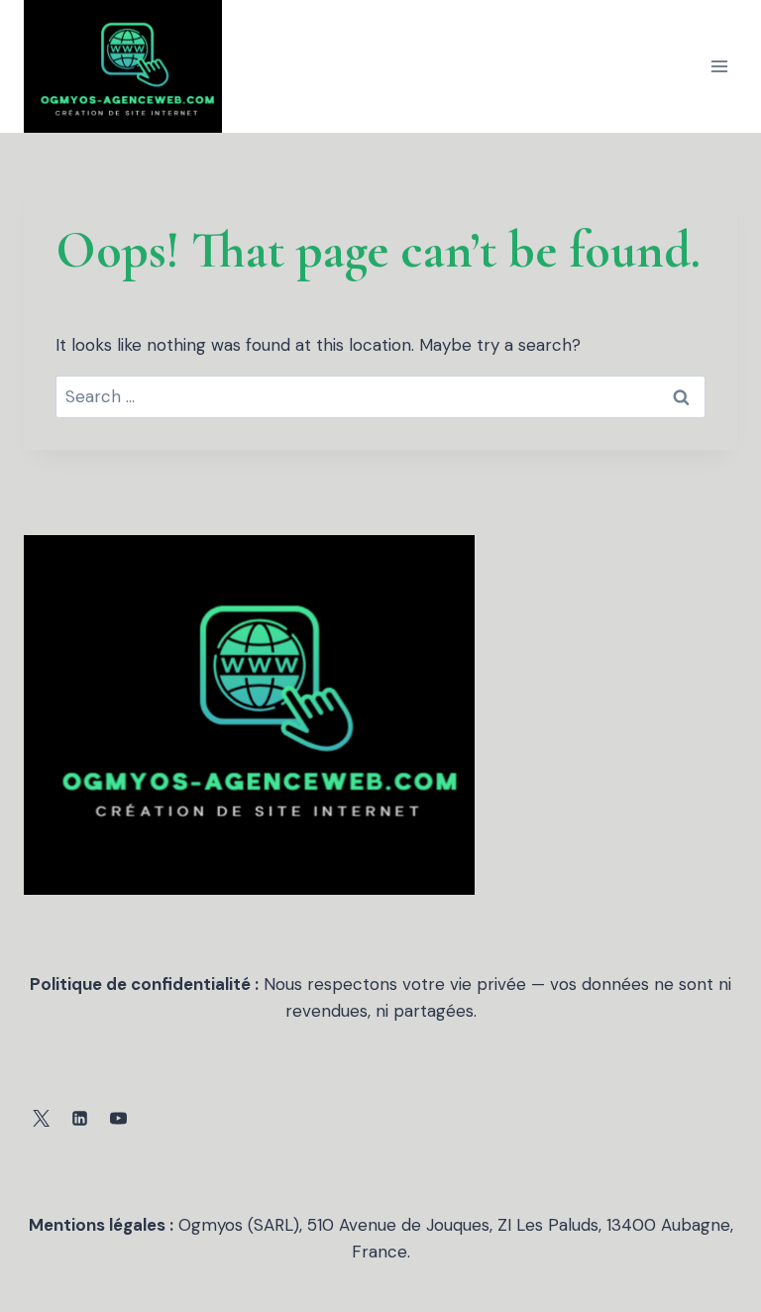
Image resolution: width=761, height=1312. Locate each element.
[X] (40, 1119)
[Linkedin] (79, 1119)
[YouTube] (118, 1119)
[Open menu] (719, 66)
